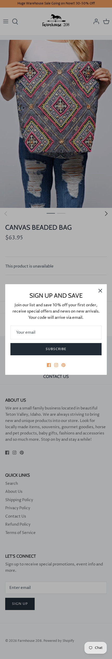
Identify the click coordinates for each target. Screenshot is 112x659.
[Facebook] (49, 365)
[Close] (100, 290)
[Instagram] (56, 365)
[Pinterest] (63, 365)
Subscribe (56, 349)
